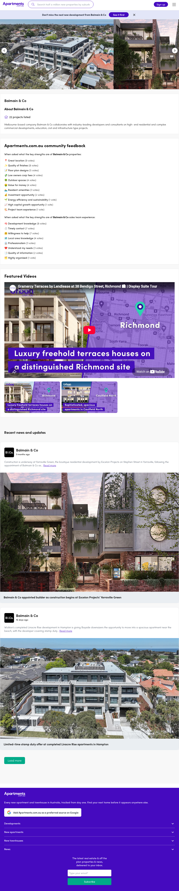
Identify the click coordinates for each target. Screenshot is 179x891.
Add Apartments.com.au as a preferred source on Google (45, 812)
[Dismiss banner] (134, 15)
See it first (118, 14)
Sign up (161, 4)
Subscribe (89, 881)
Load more (15, 760)
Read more (49, 465)
